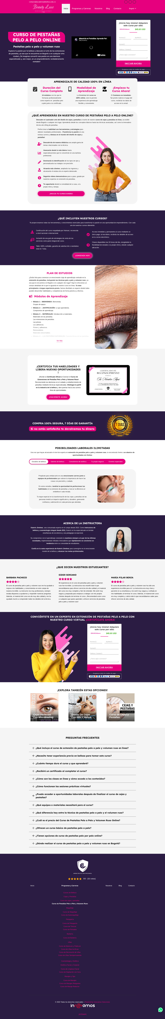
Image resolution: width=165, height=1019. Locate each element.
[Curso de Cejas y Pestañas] (121, 707)
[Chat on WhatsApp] (160, 1012)
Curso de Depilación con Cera (70, 972)
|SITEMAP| (82, 1014)
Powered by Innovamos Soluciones (97, 1002)
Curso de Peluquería (70, 923)
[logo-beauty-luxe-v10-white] (43, 8)
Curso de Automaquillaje (69, 915)
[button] (92, 8)
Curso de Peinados (70, 929)
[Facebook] (126, 2)
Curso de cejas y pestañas (69, 901)
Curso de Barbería (69, 938)
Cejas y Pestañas (70, 896)
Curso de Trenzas (69, 926)
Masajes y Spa (70, 976)
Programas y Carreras (69, 886)
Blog (120, 886)
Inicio (32, 886)
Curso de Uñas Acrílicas (70, 949)
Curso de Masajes (69, 980)
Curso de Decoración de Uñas (70, 952)
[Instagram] (130, 2)
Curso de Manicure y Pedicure (70, 946)
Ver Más (60, 341)
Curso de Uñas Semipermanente (69, 955)
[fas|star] (82, 867)
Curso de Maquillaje (70, 912)
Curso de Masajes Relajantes (69, 983)
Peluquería (70, 919)
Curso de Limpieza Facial (70, 969)
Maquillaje (69, 908)
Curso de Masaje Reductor (69, 986)
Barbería (70, 934)
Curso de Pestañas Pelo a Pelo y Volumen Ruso (70, 904)
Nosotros (109, 886)
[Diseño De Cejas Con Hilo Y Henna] (82, 707)
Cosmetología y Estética (70, 961)
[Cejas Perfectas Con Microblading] (44, 707)
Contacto (131, 886)
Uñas (70, 942)
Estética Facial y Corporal (70, 965)
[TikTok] (134, 2)
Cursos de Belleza (69, 893)
